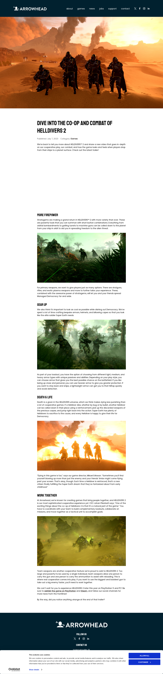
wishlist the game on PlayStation (60, 591)
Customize (143, 662)
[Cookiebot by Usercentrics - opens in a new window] (14, 669)
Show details (34, 670)
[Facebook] (140, 9)
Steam (84, 591)
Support (112, 8)
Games (81, 8)
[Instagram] (144, 9)
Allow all (144, 656)
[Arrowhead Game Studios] (30, 8)
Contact (125, 8)
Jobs (101, 8)
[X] (135, 9)
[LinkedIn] (148, 9)
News (92, 8)
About (69, 8)
